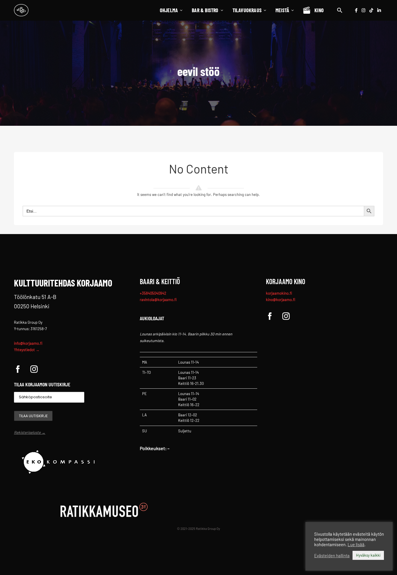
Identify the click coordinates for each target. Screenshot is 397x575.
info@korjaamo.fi (28, 343)
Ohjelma (169, 10)
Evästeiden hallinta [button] (332, 555)
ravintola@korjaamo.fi (158, 299)
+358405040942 (153, 293)
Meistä (282, 10)
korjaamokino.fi (279, 293)
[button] (339, 10)
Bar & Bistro (205, 10)
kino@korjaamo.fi (280, 299)
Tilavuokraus (247, 10)
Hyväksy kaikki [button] (368, 555)
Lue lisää (356, 544)
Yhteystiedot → (27, 349)
